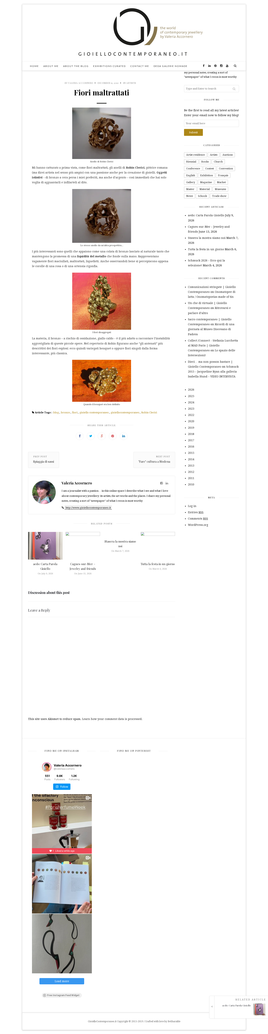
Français (223, 175)
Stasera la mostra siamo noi (207, 237)
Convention (226, 168)
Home (34, 66)
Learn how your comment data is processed (112, 719)
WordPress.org (198, 524)
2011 (191, 478)
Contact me (139, 66)
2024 (191, 402)
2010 (191, 484)
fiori (74, 412)
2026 (191, 389)
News (189, 196)
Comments (198, 518)
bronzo (65, 412)
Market (221, 182)
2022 (191, 415)
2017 (191, 440)
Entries (195, 512)
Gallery (190, 182)
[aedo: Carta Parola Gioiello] (239, 1014)
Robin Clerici (149, 412)
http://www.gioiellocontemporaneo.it (88, 507)
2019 (191, 427)
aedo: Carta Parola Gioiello (206, 215)
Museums (220, 189)
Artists (131, 82)
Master (190, 189)
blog (56, 412)
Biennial (191, 161)
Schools (202, 196)
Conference (193, 168)
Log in (192, 506)
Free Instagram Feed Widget (63, 995)
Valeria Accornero (80, 82)
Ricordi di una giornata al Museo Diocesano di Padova (211, 329)
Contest (209, 168)
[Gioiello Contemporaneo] (134, 32)
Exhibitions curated (109, 66)
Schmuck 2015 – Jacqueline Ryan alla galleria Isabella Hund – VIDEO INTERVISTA (213, 371)
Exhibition (206, 175)
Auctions (227, 154)
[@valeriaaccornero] (47, 767)
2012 (191, 471)
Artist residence (195, 154)
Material (205, 189)
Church (218, 161)
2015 (191, 452)
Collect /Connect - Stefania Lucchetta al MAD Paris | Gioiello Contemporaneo (213, 345)
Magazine (206, 182)
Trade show (219, 196)
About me (51, 66)
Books (205, 161)
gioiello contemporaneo (94, 412)
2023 (191, 408)
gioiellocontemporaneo (125, 412)
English (190, 175)
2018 (191, 434)
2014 (191, 459)
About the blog (76, 66)
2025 (191, 396)
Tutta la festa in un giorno (158, 564)
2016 (191, 446)
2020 (191, 421)
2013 (191, 465)
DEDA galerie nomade (171, 66)
